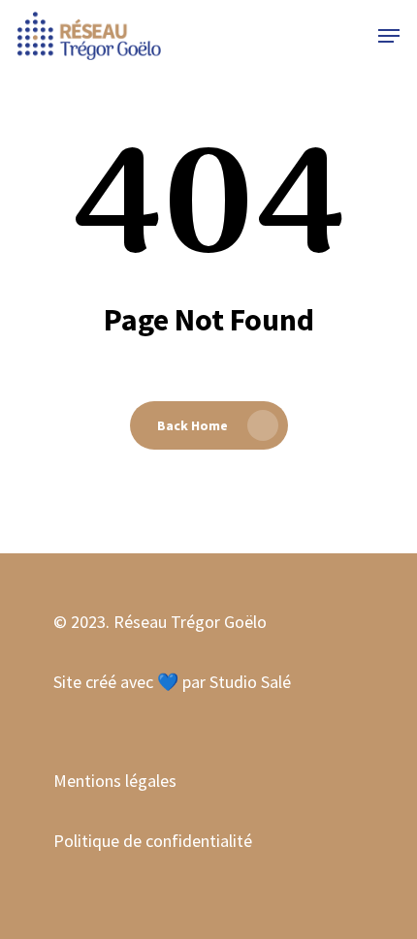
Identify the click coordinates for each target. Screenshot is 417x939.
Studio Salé (250, 682)
